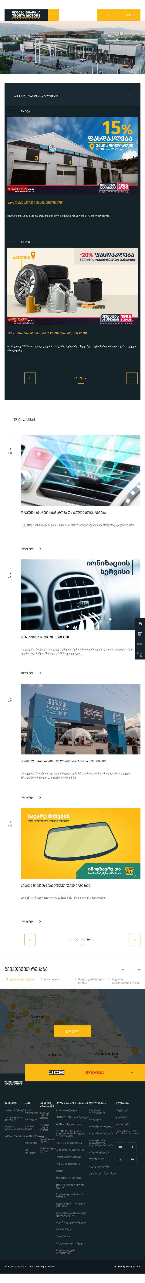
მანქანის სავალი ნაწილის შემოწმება (69, 1195)
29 (86, 378)
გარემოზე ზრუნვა (30, 1127)
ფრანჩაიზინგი (63, 1229)
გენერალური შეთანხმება (102, 1173)
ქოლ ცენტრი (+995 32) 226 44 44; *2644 (128, 1132)
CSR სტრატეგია (30, 1151)
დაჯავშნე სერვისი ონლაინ (44, 1127)
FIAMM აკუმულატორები (68, 1157)
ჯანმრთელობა (32, 1136)
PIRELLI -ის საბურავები (68, 1164)
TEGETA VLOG (96, 1159)
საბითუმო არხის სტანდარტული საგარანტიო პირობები (101, 1143)
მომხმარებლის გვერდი (48, 1150)
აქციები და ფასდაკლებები (97, 1111)
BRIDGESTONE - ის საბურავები (72, 1117)
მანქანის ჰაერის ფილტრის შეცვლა (70, 1186)
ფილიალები (122, 1124)
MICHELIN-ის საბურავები (69, 1143)
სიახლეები (95, 1120)
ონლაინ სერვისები (99, 1152)
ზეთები (59, 1171)
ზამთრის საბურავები (66, 1110)
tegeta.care (31, 1143)
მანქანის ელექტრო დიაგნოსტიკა (66, 1251)
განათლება (31, 1120)
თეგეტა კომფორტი (99, 1166)
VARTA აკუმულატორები (68, 1124)
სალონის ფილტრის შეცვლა (71, 1222)
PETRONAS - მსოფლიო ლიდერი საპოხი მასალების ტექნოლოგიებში (70, 1133)
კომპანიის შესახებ (14, 1110)
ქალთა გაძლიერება (31, 1111)
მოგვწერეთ (122, 1110)
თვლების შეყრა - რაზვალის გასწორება (70, 1205)
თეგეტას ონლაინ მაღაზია (44, 1115)
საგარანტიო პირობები (101, 1133)
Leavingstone (133, 1266)
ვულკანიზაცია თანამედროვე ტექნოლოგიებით (71, 1214)
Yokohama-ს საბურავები (68, 1178)
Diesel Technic (63, 1236)
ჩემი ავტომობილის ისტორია (47, 1139)
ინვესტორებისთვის (15, 1136)
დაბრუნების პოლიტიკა (101, 1126)
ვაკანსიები (121, 1117)
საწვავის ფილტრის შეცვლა (70, 1243)
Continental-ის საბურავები (70, 1150)
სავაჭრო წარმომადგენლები (15, 1127)
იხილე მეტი (27, 549)
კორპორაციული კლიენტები (13, 1118)
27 (75, 378)
